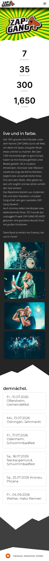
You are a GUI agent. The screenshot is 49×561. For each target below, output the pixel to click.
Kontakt (39, 556)
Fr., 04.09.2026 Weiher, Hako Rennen (24, 496)
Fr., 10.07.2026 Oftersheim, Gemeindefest (18, 401)
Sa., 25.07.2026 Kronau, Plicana (24, 479)
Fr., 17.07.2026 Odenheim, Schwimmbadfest (21, 439)
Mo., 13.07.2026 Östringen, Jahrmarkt (24, 420)
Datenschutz (29, 556)
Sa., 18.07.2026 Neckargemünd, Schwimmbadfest (21, 460)
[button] (45, 3)
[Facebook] (8, 556)
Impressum (18, 556)
